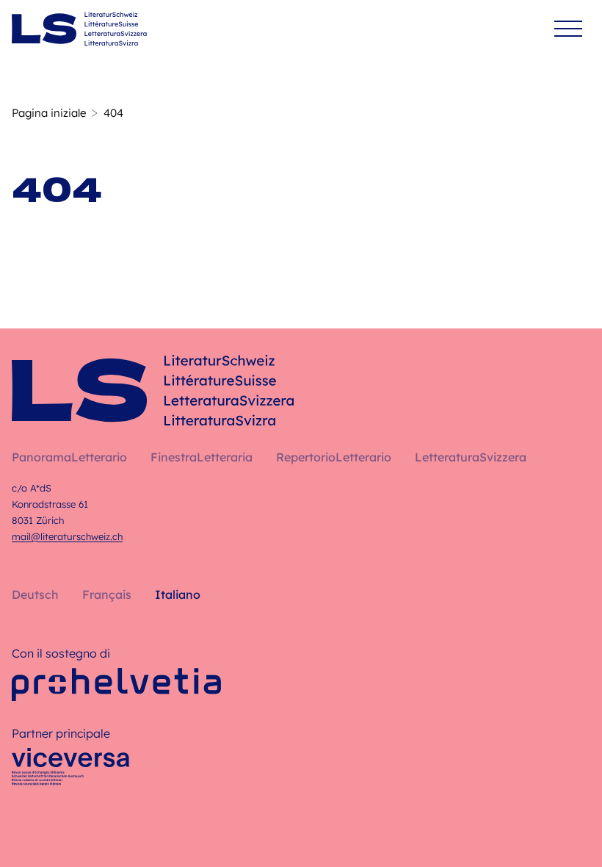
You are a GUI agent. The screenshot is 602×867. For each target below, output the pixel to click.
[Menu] (568, 29)
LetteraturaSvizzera (470, 457)
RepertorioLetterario (333, 457)
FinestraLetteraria (201, 457)
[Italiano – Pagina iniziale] (79, 29)
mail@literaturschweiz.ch (67, 536)
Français (106, 594)
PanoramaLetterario (69, 457)
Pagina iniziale (49, 113)
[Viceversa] (70, 771)
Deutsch (35, 594)
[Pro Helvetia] (116, 684)
